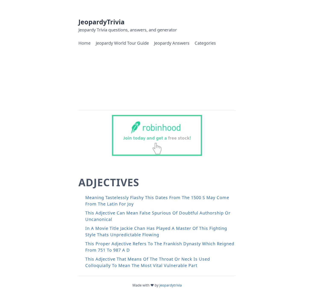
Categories (205, 43)
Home (84, 43)
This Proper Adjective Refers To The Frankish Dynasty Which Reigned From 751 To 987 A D (159, 247)
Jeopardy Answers (171, 43)
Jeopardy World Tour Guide (122, 43)
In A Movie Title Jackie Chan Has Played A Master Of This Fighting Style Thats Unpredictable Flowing (156, 231)
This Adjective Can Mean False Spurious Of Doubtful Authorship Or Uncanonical (157, 216)
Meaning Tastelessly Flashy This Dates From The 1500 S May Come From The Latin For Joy (157, 201)
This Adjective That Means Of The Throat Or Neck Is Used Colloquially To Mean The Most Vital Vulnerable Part (147, 262)
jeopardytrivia (170, 285)
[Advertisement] (157, 78)
